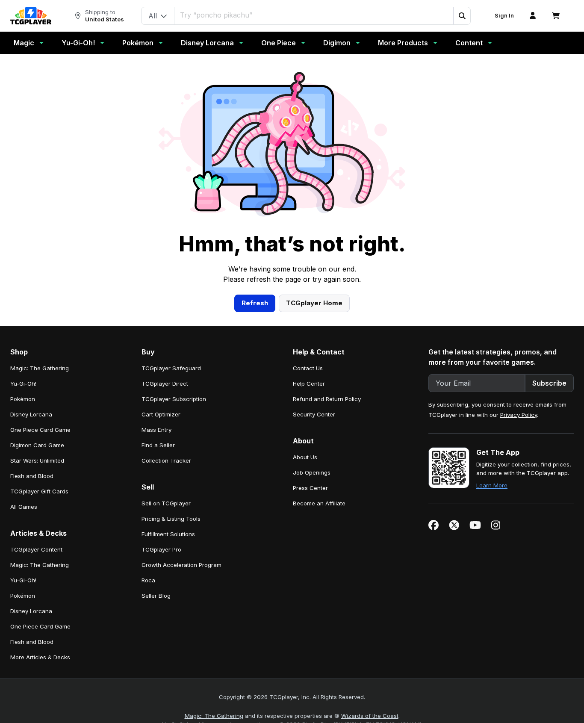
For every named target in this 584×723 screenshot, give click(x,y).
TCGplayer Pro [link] (161, 549)
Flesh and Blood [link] (31, 475)
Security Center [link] (314, 414)
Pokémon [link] (22, 398)
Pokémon (137, 42)
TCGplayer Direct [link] (165, 383)
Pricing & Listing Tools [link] (171, 518)
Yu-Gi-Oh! (78, 42)
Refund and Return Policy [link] (327, 398)
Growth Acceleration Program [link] (181, 564)
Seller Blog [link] (156, 595)
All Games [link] (23, 506)
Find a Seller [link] (158, 445)
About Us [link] (305, 457)
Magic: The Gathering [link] (39, 368)
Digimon (337, 42)
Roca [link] (148, 580)
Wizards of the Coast (369, 715)
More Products (403, 42)
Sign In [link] (504, 15)
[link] (30, 15)
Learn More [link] (491, 485)
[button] (461, 15)
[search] (314, 15)
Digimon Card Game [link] (37, 445)
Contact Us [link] (308, 368)
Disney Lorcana (207, 42)
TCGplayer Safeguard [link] (171, 368)
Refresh (255, 303)
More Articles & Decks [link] (40, 657)
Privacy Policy (518, 414)
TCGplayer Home (314, 303)
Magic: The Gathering (214, 715)
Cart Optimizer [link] (161, 414)
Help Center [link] (309, 383)
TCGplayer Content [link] (36, 549)
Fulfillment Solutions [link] (168, 534)
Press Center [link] (310, 487)
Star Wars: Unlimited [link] (37, 460)
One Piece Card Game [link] (40, 429)
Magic (24, 42)
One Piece (278, 42)
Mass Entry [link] (156, 429)
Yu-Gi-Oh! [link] (23, 383)
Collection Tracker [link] (166, 460)
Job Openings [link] (311, 472)
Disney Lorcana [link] (31, 414)
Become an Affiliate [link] (319, 503)
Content (469, 42)
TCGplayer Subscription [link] (174, 398)
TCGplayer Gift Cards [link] (39, 491)
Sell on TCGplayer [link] (166, 503)
